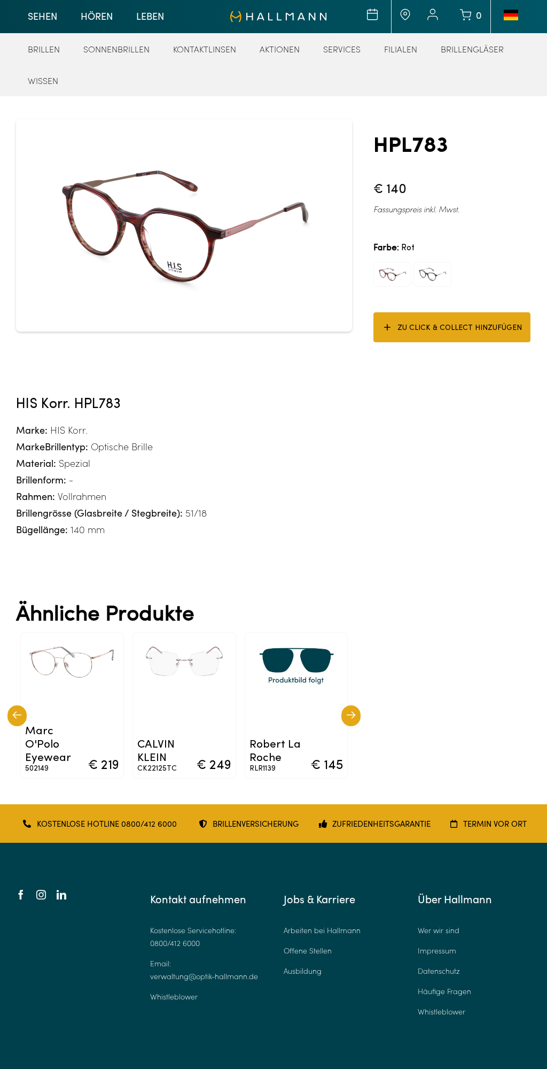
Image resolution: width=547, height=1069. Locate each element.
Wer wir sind (438, 930)
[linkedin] (61, 894)
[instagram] (41, 894)
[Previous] (17, 715)
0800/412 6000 (175, 943)
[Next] (351, 715)
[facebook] (21, 894)
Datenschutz (439, 971)
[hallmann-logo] (278, 15)
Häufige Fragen (444, 991)
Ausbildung (303, 971)
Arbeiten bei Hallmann (322, 930)
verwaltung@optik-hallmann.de (204, 976)
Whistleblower (174, 996)
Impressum (437, 950)
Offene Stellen (308, 950)
